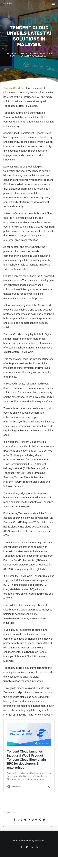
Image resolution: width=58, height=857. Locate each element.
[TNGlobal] (7, 4)
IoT (40, 53)
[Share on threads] (21, 819)
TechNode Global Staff (36, 56)
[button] (53, 3)
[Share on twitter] (18, 819)
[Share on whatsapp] (32, 819)
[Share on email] (43, 819)
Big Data (34, 53)
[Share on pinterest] (25, 819)
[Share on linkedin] (29, 819)
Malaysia (47, 53)
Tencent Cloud (11, 88)
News (13, 56)
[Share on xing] (40, 819)
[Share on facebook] (14, 819)
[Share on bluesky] (36, 819)
